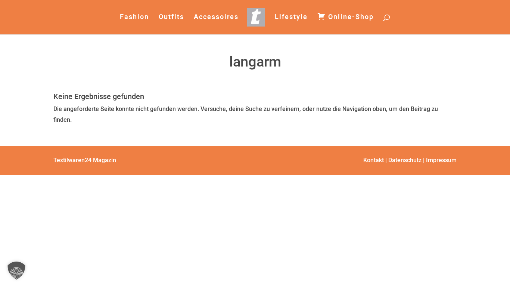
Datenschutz (405, 160)
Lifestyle (291, 17)
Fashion (134, 17)
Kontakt (373, 160)
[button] (16, 270)
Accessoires (216, 17)
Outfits (171, 17)
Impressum (441, 160)
